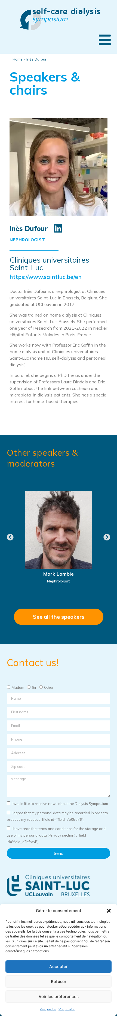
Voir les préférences (59, 996)
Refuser (58, 981)
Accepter (58, 966)
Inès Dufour (29, 228)
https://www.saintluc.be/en (46, 276)
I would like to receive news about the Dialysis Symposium (60, 803)
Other (49, 687)
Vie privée (48, 1009)
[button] (109, 910)
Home (18, 59)
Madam (18, 687)
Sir (34, 687)
